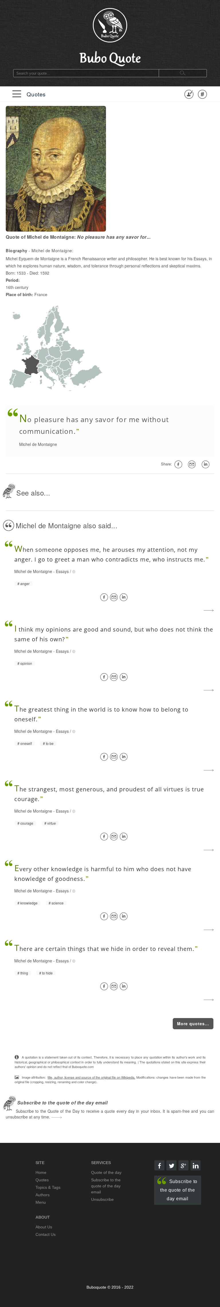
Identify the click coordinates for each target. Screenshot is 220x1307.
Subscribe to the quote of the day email (178, 1190)
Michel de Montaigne (38, 444)
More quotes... (193, 1023)
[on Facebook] (179, 464)
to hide (47, 973)
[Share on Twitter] (171, 1165)
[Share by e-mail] (192, 464)
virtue (51, 823)
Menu (41, 1202)
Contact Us (46, 1234)
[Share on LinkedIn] (124, 597)
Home (41, 1172)
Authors (43, 1195)
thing (24, 973)
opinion (26, 663)
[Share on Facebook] (105, 597)
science (58, 903)
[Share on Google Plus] (183, 1165)
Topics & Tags (48, 1187)
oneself (26, 743)
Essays (62, 571)
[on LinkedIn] (206, 464)
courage (26, 823)
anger (25, 583)
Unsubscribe (102, 1199)
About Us (44, 1227)
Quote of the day (106, 1172)
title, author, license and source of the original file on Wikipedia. (91, 1077)
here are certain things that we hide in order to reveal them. (104, 949)
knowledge (29, 903)
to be (50, 743)
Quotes (36, 94)
